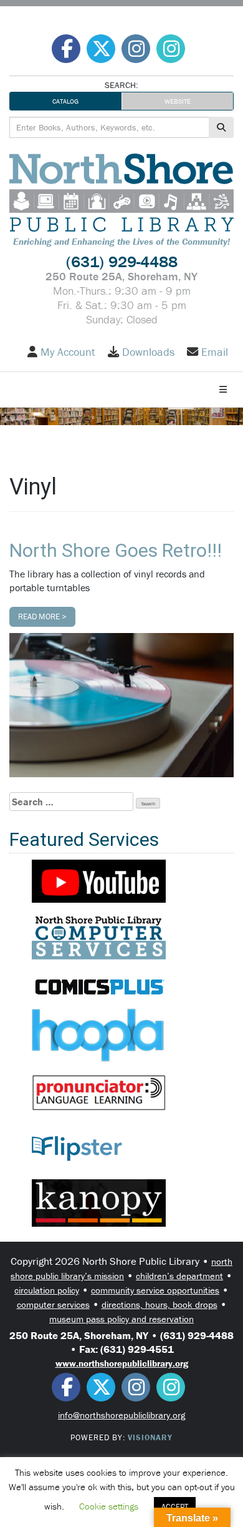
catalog (65, 101)
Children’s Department (179, 1276)
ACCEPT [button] (174, 1506)
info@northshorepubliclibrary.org (121, 1415)
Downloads (148, 352)
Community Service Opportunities (155, 1290)
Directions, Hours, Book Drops (159, 1304)
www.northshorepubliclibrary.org (121, 1363)
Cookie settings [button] (108, 1506)
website (177, 101)
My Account (67, 352)
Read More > (42, 616)
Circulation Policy (46, 1290)
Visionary (150, 1437)
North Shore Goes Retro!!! (115, 550)
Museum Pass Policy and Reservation (121, 1319)
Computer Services (53, 1304)
